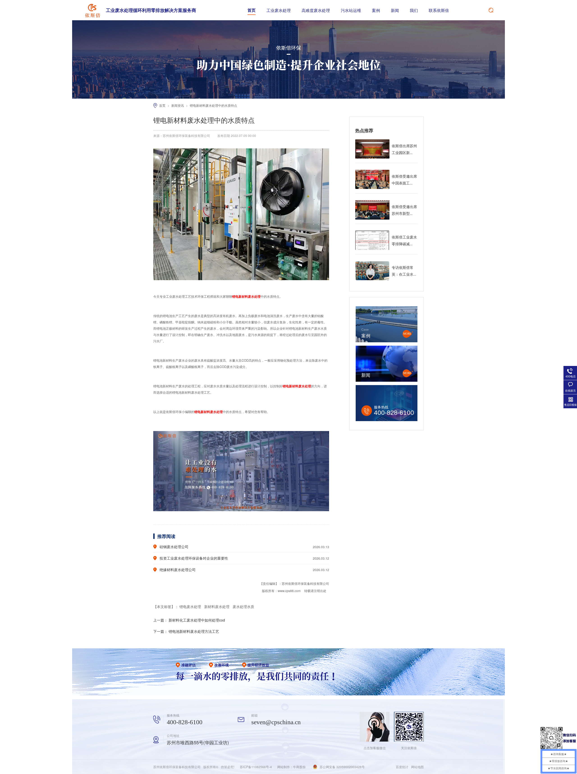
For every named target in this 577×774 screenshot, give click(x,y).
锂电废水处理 (190, 606)
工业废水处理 (278, 10)
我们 (414, 10)
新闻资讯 (178, 105)
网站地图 (417, 767)
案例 (376, 10)
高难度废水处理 (316, 10)
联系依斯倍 (439, 10)
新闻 (395, 10)
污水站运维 (351, 10)
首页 (251, 10)
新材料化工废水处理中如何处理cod (197, 620)
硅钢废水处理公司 (174, 546)
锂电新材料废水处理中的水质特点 (213, 105)
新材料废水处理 (217, 606)
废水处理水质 (243, 606)
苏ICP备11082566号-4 (256, 767)
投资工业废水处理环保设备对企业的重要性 (194, 558)
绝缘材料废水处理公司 (178, 569)
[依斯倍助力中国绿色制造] (288, 97)
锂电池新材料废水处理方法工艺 (194, 631)
